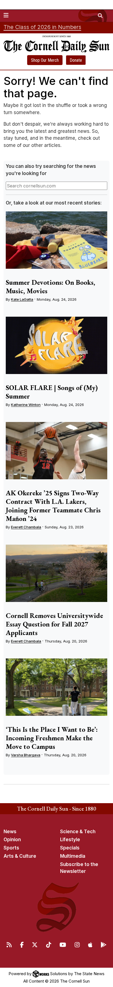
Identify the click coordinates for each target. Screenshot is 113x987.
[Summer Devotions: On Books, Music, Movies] (56, 240)
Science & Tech (77, 831)
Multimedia (72, 856)
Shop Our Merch (45, 60)
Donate (76, 60)
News (10, 831)
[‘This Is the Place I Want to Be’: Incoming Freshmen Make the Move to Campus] (56, 687)
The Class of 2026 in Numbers (42, 27)
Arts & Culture (20, 856)
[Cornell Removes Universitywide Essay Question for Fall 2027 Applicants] (56, 573)
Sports (11, 848)
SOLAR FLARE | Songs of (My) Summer (52, 391)
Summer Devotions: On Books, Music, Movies (50, 286)
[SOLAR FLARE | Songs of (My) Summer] (56, 345)
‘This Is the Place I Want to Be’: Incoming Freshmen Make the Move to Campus (52, 738)
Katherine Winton (26, 404)
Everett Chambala (26, 527)
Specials (70, 848)
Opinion (12, 839)
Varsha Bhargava (25, 755)
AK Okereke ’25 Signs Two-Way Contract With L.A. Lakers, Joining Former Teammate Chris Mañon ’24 (53, 505)
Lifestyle (70, 839)
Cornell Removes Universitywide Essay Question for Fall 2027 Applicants (54, 624)
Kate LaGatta (22, 299)
